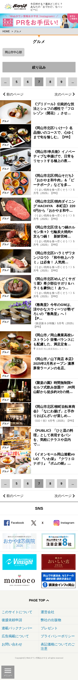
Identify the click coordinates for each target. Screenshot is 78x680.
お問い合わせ (12, 644)
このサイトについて (17, 612)
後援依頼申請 (12, 620)
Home (6, 31)
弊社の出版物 (51, 620)
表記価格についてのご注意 (58, 646)
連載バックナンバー (17, 628)
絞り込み (54, 65)
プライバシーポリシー (58, 636)
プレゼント (49, 628)
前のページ (14, 94)
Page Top (37, 600)
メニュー (8, 675)
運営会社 (47, 612)
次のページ (63, 94)
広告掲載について (15, 636)
